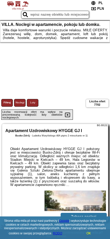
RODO (57, 233)
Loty (32, 102)
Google (64, 221)
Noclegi (20, 102)
